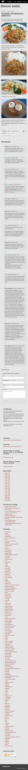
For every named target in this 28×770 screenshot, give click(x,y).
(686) (7, 498)
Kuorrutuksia (8, 594)
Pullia (6, 639)
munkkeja (7, 709)
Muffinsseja (7, 612)
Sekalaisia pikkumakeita (10, 661)
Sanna (6, 274)
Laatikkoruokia (8, 597)
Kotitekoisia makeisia (10, 589)
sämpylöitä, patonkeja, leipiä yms (12, 736)
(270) (7, 495)
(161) (7, 476)
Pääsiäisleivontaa (9, 645)
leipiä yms (7, 703)
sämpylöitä (7, 735)
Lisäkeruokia (8, 603)
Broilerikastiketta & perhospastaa (12, 508)
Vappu (6, 680)
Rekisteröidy (19, 1)
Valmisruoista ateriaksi (10, 679)
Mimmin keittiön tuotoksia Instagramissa (12, 440)
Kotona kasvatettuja (9, 591)
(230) (7, 500)
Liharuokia (7, 600)
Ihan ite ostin (8, 556)
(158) (7, 488)
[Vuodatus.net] (6, 766)
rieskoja (7, 724)
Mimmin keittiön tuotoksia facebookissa (12, 446)
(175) (7, 474)
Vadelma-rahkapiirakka (10, 515)
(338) (7, 497)
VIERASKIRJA (8, 677)
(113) (7, 485)
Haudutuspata (8, 545)
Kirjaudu (25, 1)
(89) (7, 473)
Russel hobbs (8, 654)
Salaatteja (7, 657)
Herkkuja (7, 548)
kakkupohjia (7, 698)
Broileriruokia (8, 536)
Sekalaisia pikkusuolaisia (10, 662)
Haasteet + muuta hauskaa (11, 544)
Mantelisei (7, 518)
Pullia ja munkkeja (9, 641)
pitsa (6, 720)
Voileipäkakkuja (8, 686)
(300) (7, 482)
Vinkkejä (7, 683)
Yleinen (6, 689)
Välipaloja (7, 688)
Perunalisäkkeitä (8, 632)
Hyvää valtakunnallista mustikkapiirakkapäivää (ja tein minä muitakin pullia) (13, 523)
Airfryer (6, 533)
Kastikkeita (7, 574)
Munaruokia (7, 615)
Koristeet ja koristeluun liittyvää (12, 585)
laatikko (6, 700)
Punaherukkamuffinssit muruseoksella (13, 517)
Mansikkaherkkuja (9, 609)
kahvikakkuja (8, 697)
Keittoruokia (7, 582)
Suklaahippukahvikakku (10, 520)
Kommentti (5, 389)
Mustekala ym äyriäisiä (10, 618)
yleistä (6, 744)
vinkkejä (7, 739)
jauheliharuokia (8, 695)
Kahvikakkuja (8, 569)
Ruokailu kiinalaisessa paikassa (12, 15)
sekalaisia (7, 729)
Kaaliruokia (7, 568)
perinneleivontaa (9, 715)
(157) (7, 492)
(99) (7, 486)
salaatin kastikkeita (9, 726)
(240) (7, 479)
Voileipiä (7, 685)
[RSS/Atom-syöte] (9, 754)
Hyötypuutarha (8, 553)
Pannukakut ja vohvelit (10, 626)
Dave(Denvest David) (10, 537)
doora (6, 694)
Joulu (6, 560)
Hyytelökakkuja (8, 550)
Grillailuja (7, 542)
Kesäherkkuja (8, 583)
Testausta (7, 671)
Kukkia (6, 592)
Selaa (15, 1)
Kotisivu (13, 384)
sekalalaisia (7, 733)
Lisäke (6, 601)
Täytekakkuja (8, 674)
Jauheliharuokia (8, 559)
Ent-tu (6, 225)
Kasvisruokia (8, 575)
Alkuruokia (7, 534)
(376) (7, 480)
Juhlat (6, 563)
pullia (6, 721)
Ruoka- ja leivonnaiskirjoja (11, 651)
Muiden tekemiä (8, 613)
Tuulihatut (7, 673)
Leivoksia (7, 598)
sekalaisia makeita (9, 730)
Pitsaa (6, 636)
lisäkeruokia (7, 706)
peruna (6, 717)
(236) (7, 489)
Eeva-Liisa (7, 184)
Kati (6, 158)
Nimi (4, 375)
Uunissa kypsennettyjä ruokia (11, 676)
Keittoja (6, 580)
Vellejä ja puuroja (9, 682)
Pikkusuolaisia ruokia (10, 635)
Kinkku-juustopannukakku (11, 506)
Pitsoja (6, 638)
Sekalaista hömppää (9, 664)
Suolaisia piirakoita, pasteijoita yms (13, 668)
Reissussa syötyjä (9, 650)
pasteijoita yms (8, 712)
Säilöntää (7, 670)
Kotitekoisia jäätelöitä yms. (11, 588)
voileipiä (7, 741)
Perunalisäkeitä (8, 630)
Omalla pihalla (8, 619)
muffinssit (7, 708)
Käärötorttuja (8, 595)
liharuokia (7, 705)
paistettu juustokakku (10, 711)
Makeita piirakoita (9, 606)
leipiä (6, 702)
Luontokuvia (8, 604)
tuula (6, 169)
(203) (7, 491)
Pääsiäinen (7, 644)
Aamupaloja (7, 531)
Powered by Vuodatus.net (21, 768)
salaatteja (7, 727)
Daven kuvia (8, 509)
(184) (7, 494)
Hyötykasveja (8, 551)
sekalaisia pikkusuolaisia (10, 732)
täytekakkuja (8, 738)
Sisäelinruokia (8, 665)
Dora (6, 539)
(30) (7, 483)
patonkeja (7, 714)
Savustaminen (8, 659)
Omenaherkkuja (8, 621)
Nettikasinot (9, 1)
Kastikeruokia (8, 572)
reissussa (7, 723)
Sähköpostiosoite (9, 380)
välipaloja (7, 743)
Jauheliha (7, 557)
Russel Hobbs (8, 653)
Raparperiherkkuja (9, 647)
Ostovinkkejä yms (9, 624)
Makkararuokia (8, 607)
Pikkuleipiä (7, 633)
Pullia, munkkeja (8, 642)
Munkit (6, 616)
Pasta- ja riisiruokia (9, 627)
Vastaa (5, 154)
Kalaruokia (7, 571)
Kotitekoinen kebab (9, 586)
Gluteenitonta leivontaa (10, 541)
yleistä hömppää (8, 746)
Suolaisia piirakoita (9, 667)
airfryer (6, 692)
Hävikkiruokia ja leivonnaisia (11, 554)
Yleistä (6, 691)
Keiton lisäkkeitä (8, 577)
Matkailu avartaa (11, 133)
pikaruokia (7, 718)
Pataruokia (7, 629)
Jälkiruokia (7, 566)
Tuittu (6, 255)
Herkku (6, 547)
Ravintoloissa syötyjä (8, 135)
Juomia (6, 565)
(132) (7, 477)
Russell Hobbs (8, 656)
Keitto (6, 578)
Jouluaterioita (8, 562)
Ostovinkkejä (8, 623)
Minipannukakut (8, 514)
